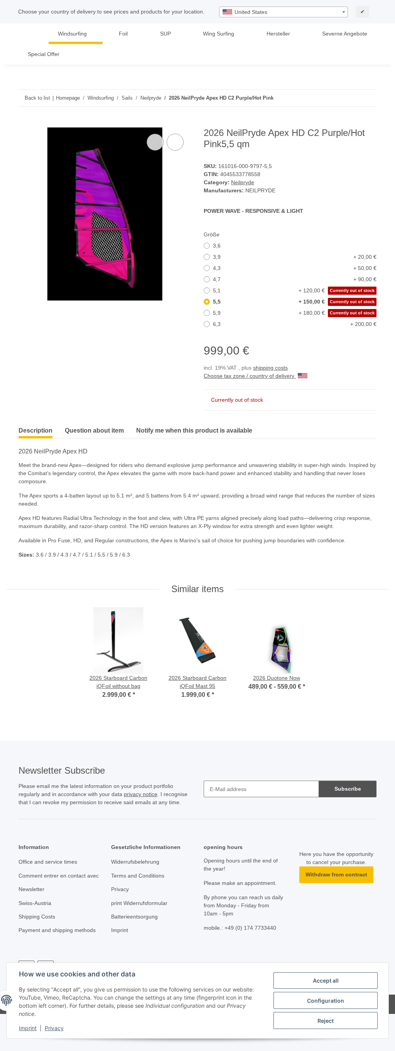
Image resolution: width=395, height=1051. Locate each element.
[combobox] (283, 12)
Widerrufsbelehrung (135, 862)
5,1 (294, 290)
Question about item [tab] (94, 430)
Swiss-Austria (35, 903)
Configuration (325, 1000)
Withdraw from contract (336, 874)
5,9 (294, 313)
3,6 (217, 246)
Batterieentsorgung (134, 916)
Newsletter (31, 889)
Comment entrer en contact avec (59, 876)
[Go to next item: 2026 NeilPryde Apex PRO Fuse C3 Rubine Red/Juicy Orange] (368, 98)
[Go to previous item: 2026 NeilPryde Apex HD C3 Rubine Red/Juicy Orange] (351, 98)
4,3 (294, 268)
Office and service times (48, 862)
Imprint (28, 1028)
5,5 (294, 302)
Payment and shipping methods (57, 930)
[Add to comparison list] (155, 142)
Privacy (54, 1028)
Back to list (37, 98)
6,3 (294, 324)
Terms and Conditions (137, 876)
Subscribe (347, 789)
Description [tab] (35, 430)
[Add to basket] (25, 123)
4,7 (294, 279)
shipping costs (270, 368)
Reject (325, 1020)
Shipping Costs (37, 916)
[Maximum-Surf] (30, 34)
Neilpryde (242, 182)
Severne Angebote (344, 34)
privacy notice (140, 794)
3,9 (294, 257)
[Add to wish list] (175, 142)
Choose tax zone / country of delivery (250, 376)
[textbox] (283, 12)
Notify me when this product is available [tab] (194, 430)
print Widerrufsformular (139, 903)
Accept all (326, 980)
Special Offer (43, 54)
